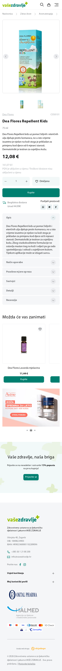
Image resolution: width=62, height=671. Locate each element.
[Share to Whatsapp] (43, 207)
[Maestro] (10, 625)
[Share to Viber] (49, 207)
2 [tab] (31, 430)
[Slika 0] (31, 56)
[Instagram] (24, 565)
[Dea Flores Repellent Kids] (31, 594)
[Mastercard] (17, 625)
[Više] (31, 407)
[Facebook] (20, 565)
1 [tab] (27, 430)
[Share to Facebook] (55, 207)
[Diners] (32, 625)
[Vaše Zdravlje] (15, 5)
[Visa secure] (22, 630)
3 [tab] (35, 430)
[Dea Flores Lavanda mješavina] (24, 343)
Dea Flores (8, 114)
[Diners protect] (26, 630)
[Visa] (23, 625)
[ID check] (46, 625)
